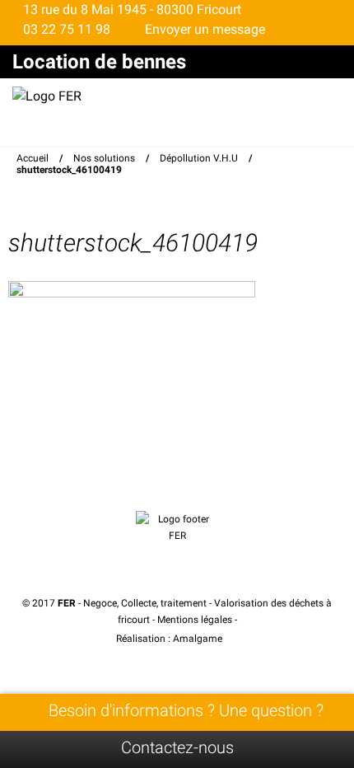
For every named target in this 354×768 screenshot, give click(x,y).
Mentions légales (194, 619)
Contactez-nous (177, 747)
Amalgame (199, 638)
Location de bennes (99, 61)
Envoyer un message (203, 29)
